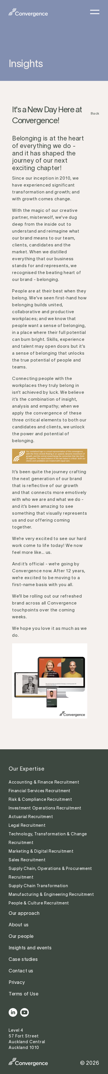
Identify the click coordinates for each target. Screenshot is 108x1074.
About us (19, 924)
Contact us (21, 970)
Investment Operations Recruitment (45, 808)
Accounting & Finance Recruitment (44, 782)
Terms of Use (23, 993)
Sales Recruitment (27, 860)
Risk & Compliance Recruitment (41, 799)
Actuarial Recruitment (31, 816)
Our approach (24, 913)
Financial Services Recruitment (40, 790)
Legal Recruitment (27, 825)
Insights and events (30, 947)
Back (95, 113)
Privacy (17, 982)
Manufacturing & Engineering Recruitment (51, 894)
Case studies (23, 959)
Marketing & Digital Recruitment (41, 851)
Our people (21, 936)
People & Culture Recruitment (39, 903)
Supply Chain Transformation (38, 885)
